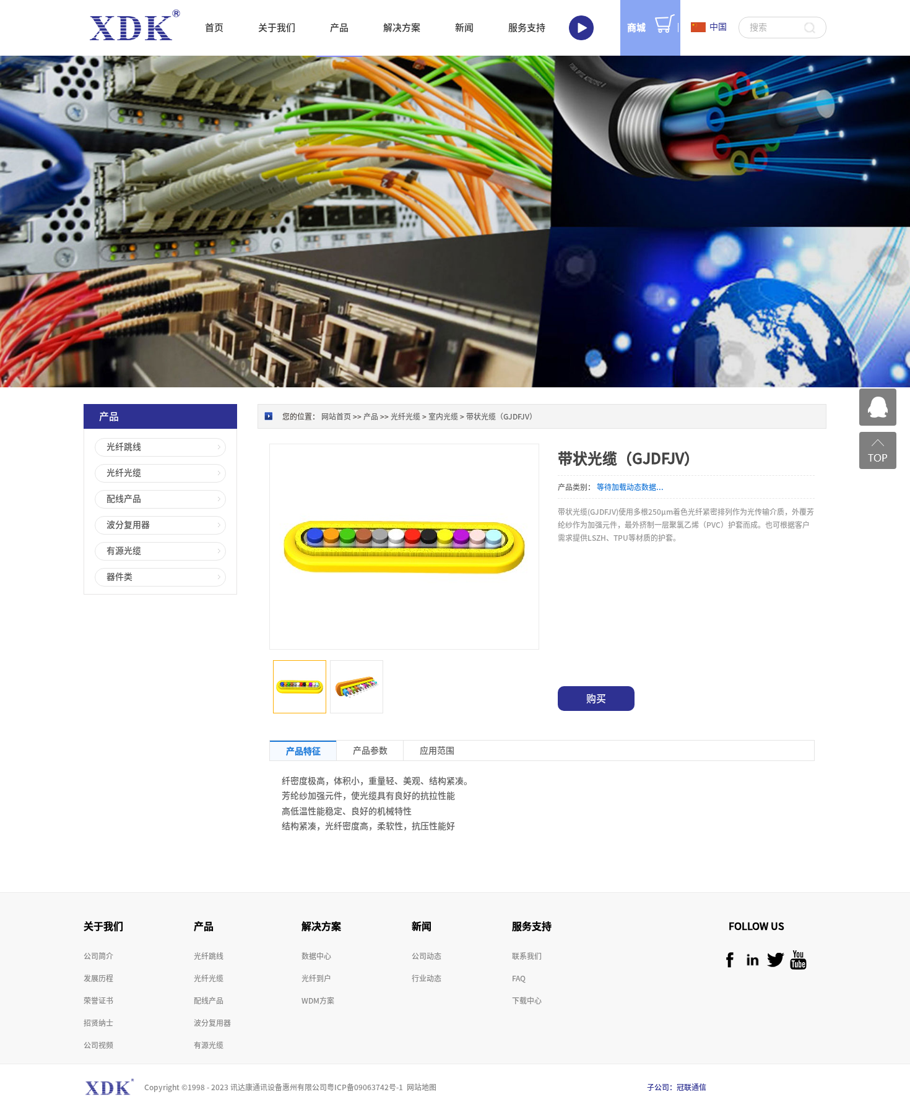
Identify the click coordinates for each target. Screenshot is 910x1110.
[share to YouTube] (798, 960)
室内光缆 (443, 416)
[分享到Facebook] (729, 960)
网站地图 (419, 1087)
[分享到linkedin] (752, 960)
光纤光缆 (405, 416)
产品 (370, 416)
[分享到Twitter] (775, 960)
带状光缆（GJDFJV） (501, 416)
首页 (214, 27)
